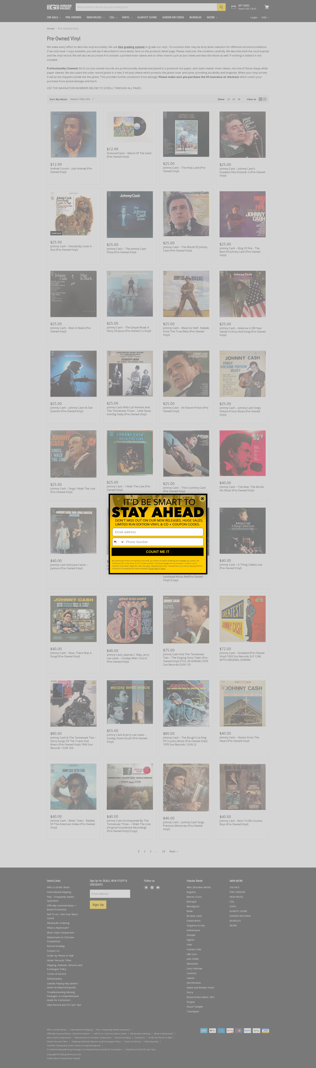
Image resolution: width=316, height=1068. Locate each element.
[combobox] (118, 542)
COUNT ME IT (157, 552)
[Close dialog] (202, 498)
